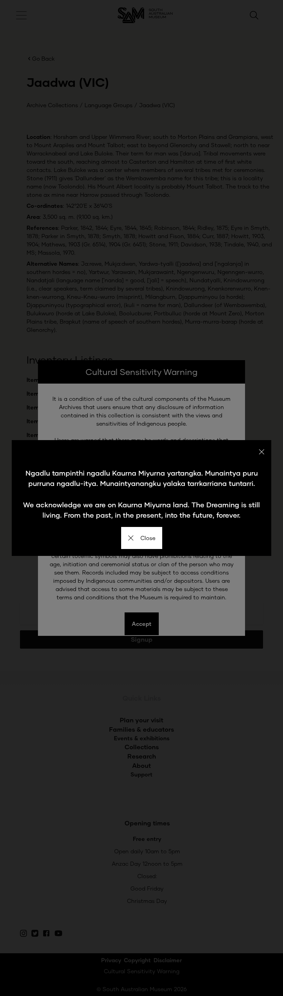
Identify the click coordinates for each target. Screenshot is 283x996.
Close (147, 538)
